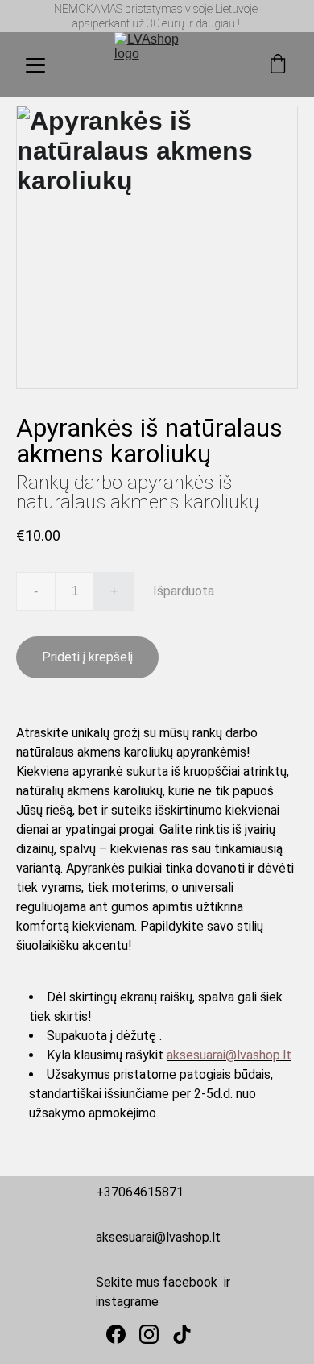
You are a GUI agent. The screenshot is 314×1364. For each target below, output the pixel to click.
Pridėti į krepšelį (87, 657)
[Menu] (35, 65)
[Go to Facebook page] (116, 1334)
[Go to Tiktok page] (182, 1334)
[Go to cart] (277, 65)
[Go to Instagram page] (149, 1334)
